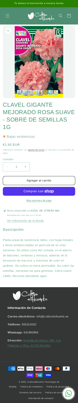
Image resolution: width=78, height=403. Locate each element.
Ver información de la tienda (25, 220)
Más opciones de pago (39, 200)
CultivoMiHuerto (35, 382)
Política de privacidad (58, 387)
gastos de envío (36, 150)
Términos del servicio (30, 392)
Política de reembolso (31, 387)
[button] (7, 16)
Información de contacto (40, 398)
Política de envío (54, 392)
